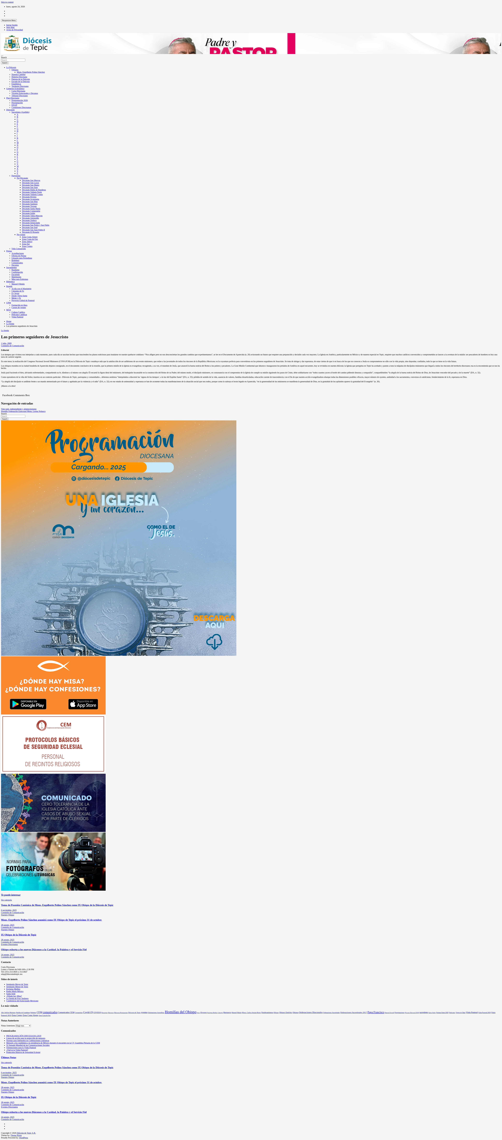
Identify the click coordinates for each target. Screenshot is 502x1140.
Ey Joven (15, 293)
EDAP (14, 105)
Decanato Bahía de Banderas (34, 190)
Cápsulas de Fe (18, 291)
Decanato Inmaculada (31, 223)
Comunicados (17, 263)
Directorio (10, 110)
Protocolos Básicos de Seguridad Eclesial (23, 1052)
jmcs (198, 1012)
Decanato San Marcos (31, 180)
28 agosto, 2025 (7, 925)
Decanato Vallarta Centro (32, 194)
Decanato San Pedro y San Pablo (35, 225)
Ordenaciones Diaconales (311, 1012)
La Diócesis (11, 67)
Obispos (15, 70)
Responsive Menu (9, 20)
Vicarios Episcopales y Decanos (25, 93)
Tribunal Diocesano (20, 96)
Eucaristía (16, 274)
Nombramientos (267, 1012)
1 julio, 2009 (6, 343)
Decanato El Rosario (30, 232)
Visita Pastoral (17, 317)
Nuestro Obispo (7, 915)
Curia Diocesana (18, 91)
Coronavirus (79, 1013)
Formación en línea (19, 305)
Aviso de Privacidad (14, 30)
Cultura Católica (18, 312)
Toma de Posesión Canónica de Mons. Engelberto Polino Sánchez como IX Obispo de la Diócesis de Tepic (57, 905)
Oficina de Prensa (19, 256)
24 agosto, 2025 (7, 955)
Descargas (104, 1012)
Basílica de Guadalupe (23, 1013)
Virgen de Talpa (460, 1013)
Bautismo (15, 270)
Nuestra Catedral (18, 74)
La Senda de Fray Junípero (17, 998)
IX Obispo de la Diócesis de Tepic (18, 934)
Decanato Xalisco (29, 220)
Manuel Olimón (18, 284)
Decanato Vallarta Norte (32, 192)
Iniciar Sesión (12, 25)
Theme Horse (16, 1135)
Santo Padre (432, 1012)
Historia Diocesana (19, 77)
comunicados (50, 1012)
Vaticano (452, 1013)
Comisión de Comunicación (12, 346)
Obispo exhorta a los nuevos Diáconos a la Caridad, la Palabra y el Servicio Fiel (44, 949)
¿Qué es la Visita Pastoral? (17, 1050)
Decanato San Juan (30, 187)
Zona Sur (26, 244)
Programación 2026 (20, 100)
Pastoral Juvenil (389, 1012)
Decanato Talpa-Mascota (32, 216)
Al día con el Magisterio (21, 289)
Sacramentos (11, 267)
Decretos (15, 265)
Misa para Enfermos (20, 279)
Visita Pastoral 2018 (484, 1013)
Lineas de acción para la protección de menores (25, 1038)
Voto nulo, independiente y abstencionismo (18, 409)
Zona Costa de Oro (30, 239)
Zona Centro (27, 246)
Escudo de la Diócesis (21, 81)
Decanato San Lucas (30, 183)
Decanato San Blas (30, 201)
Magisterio (227, 1012)
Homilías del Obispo (180, 1012)
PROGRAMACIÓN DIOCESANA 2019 (23, 1036)
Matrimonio (16, 277)
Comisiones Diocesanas (21, 107)
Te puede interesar (11, 895)
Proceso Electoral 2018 (412, 1012)
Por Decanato (22, 178)
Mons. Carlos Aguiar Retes (251, 1013)
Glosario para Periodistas (22, 258)
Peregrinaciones (399, 1013)
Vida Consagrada (19, 249)
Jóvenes (203, 1012)
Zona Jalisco (27, 241)
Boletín (9, 286)
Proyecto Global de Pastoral (23, 300)
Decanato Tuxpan (29, 206)
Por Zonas (21, 234)
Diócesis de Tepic (134, 1013)
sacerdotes (424, 1012)
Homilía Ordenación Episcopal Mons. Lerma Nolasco (23, 411)
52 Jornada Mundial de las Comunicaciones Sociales (28, 1045)
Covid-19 (88, 1012)
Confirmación (17, 272)
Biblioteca (10, 281)
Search (4, 57)
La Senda (5, 330)
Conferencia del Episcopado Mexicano (22, 1001)
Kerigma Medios (13, 989)
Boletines (15, 260)
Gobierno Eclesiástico (15, 88)
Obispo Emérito (285, 1012)
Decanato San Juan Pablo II (33, 230)
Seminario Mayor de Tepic (17, 984)
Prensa (9, 251)
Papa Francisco (375, 1012)
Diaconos (111, 1012)
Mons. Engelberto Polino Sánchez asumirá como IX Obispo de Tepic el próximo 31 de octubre (51, 919)
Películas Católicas (19, 314)
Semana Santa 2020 (442, 1013)
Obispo (276, 1013)
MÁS (8, 310)
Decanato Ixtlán (28, 213)
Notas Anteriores (8, 1026)
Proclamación (17, 103)
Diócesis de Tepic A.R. (26, 1133)
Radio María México (14, 991)
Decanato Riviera (29, 197)
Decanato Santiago (30, 204)
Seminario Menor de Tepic (17, 987)
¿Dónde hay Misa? (14, 996)
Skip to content (7, 2)
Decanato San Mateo (30, 185)
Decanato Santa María (31, 209)
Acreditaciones (18, 253)
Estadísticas (16, 84)
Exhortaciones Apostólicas (156, 1013)
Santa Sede (10, 994)
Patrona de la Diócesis (21, 79)
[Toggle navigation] (2, 55)
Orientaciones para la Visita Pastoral (21, 1048)
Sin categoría (6, 900)
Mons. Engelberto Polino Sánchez (31, 72)
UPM (8, 303)
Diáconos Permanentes (121, 1012)
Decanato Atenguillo (30, 218)
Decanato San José (30, 227)
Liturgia (220, 1012)
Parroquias (16, 176)
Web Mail (10, 27)
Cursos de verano (19, 307)
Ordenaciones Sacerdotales (331, 1013)
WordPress (23, 1138)
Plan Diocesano (12, 98)
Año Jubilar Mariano (8, 1013)
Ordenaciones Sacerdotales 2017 (353, 1012)
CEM (39, 1012)
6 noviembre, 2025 (9, 910)
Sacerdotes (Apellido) (20, 112)
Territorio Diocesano (20, 86)
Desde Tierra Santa (19, 296)
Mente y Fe (16, 298)
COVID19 (97, 1012)
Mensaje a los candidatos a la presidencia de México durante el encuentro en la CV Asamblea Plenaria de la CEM (53, 1043)
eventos (144, 1012)
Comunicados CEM (66, 1012)
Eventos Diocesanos (9, 944)
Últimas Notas (8, 1057)
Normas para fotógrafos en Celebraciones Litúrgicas (27, 1040)
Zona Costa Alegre (30, 237)
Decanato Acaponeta (30, 199)
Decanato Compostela (31, 211)
